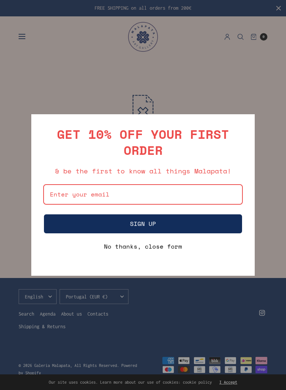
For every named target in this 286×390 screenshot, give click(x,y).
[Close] (246, 123)
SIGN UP (143, 223)
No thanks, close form (143, 247)
